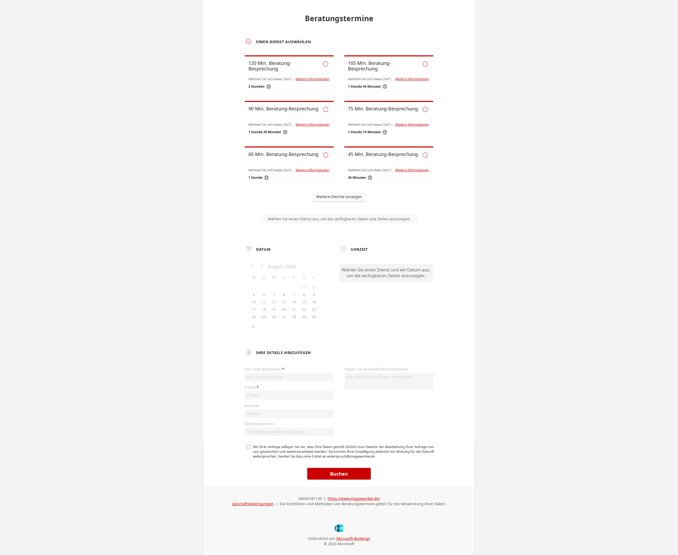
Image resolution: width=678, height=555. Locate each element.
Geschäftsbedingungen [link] (253, 503)
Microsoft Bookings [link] (353, 538)
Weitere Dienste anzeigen (339, 196)
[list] (339, 123)
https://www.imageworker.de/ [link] (354, 498)
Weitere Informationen (312, 79)
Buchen (339, 474)
